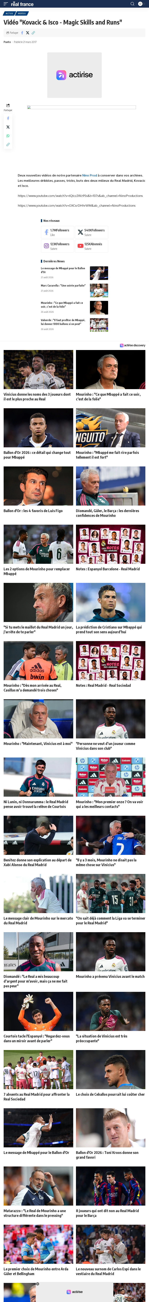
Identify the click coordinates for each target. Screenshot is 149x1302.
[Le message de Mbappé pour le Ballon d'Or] (99, 273)
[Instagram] (57, 246)
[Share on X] (27, 33)
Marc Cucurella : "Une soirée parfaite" (63, 285)
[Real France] (24, 4)
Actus (9, 13)
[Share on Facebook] (22, 33)
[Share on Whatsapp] (8, 135)
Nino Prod (89, 175)
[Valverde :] (99, 325)
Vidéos (22, 13)
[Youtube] (91, 246)
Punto (7, 41)
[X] (91, 232)
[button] (7, 4)
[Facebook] (57, 232)
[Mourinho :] (99, 308)
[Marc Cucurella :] (99, 290)
